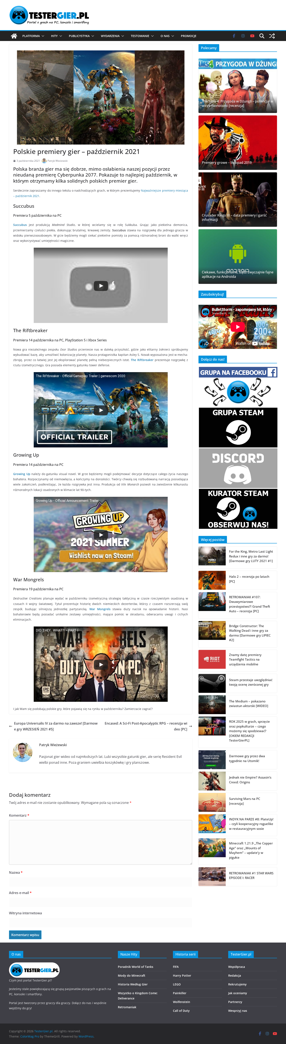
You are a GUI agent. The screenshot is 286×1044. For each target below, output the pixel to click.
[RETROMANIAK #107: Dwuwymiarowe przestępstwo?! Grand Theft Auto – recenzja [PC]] (212, 605)
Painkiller (179, 993)
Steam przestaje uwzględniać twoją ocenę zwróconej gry (250, 682)
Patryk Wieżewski (58, 161)
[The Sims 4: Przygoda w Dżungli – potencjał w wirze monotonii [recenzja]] (237, 86)
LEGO (177, 984)
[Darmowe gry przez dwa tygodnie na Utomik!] (212, 759)
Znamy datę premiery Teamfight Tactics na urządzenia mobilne (245, 659)
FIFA (176, 967)
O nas (165, 36)
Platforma (31, 36)
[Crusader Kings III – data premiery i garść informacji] (237, 199)
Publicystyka (79, 36)
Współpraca (236, 967)
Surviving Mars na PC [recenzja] (244, 801)
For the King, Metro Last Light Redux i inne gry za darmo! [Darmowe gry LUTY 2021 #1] (251, 556)
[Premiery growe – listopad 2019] (237, 142)
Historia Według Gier (133, 984)
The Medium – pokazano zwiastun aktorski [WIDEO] (248, 703)
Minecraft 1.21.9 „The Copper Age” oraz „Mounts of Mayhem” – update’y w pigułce (251, 850)
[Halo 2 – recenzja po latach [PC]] (212, 580)
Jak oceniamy (237, 993)
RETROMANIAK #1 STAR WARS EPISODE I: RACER (251, 875)
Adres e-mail (20, 892)
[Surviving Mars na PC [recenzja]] (212, 802)
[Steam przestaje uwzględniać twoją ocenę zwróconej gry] (212, 683)
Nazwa (16, 872)
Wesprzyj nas (237, 1011)
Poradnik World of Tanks (135, 967)
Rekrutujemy (237, 984)
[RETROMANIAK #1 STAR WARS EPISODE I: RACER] (212, 876)
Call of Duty (181, 1011)
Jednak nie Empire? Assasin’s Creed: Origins (250, 779)
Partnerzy (235, 1002)
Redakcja (234, 975)
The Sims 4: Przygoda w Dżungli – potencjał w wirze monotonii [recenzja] (237, 103)
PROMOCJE (188, 36)
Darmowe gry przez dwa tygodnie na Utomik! (247, 758)
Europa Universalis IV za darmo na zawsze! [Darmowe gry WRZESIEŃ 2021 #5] (56, 726)
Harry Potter (182, 975)
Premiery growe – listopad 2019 (227, 162)
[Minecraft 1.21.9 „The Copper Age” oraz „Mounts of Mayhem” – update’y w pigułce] (212, 851)
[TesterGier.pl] (14, 36)
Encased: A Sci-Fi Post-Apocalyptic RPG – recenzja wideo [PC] (146, 726)
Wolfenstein (181, 1002)
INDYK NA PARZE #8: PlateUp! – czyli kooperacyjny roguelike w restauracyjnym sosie (251, 824)
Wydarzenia (110, 36)
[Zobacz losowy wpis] (272, 36)
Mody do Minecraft (131, 975)
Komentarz (19, 815)
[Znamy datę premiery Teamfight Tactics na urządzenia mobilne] (212, 661)
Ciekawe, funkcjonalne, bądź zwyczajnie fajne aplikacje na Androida (237, 274)
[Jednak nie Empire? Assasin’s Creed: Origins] (212, 781)
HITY (54, 36)
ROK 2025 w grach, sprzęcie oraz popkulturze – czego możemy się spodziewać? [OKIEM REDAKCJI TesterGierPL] (249, 730)
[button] (42, 36)
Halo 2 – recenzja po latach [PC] (249, 578)
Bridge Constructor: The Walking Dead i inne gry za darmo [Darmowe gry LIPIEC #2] (250, 633)
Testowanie (140, 36)
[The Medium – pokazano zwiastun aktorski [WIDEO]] (212, 704)
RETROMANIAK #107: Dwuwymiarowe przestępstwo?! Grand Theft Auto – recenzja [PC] (249, 604)
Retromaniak (127, 1007)
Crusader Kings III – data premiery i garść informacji (234, 217)
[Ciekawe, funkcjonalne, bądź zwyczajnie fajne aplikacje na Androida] (237, 256)
